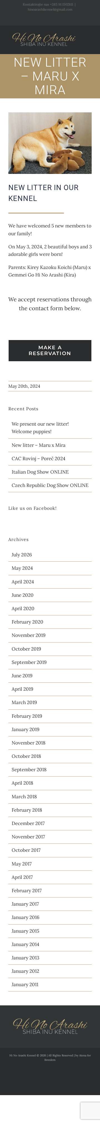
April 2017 (22, 877)
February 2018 (27, 810)
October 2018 (26, 756)
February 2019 (27, 716)
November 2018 (29, 743)
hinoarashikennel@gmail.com (50, 9)
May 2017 (22, 864)
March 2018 (24, 797)
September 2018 (29, 770)
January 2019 (25, 729)
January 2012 (25, 971)
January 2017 (25, 904)
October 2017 (26, 850)
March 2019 (24, 702)
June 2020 (23, 595)
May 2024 (22, 568)
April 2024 (23, 582)
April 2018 (22, 783)
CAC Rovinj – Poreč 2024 (38, 458)
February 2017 (27, 890)
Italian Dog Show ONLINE (40, 472)
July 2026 (22, 555)
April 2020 (23, 608)
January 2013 (25, 958)
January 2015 (25, 931)
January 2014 (25, 944)
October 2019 (26, 649)
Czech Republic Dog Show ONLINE (50, 485)
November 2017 (28, 837)
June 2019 (22, 676)
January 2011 (25, 984)
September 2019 (29, 662)
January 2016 (25, 917)
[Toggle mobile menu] (89, 36)
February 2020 (27, 622)
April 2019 (22, 689)
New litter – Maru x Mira (39, 445)
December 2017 (28, 823)
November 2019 (29, 635)
